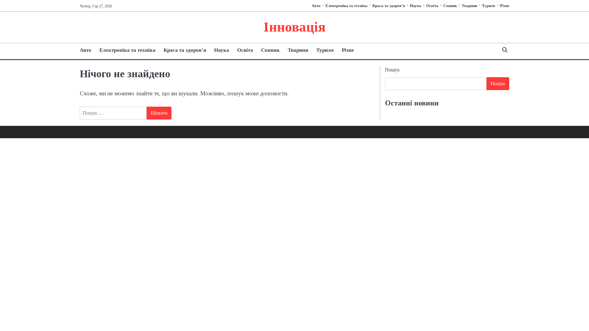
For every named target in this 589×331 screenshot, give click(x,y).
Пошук (392, 69)
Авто (316, 5)
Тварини (469, 5)
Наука (415, 5)
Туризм (488, 5)
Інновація (294, 27)
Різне (504, 5)
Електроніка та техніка (346, 5)
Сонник (450, 5)
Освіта (432, 5)
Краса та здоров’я (388, 5)
